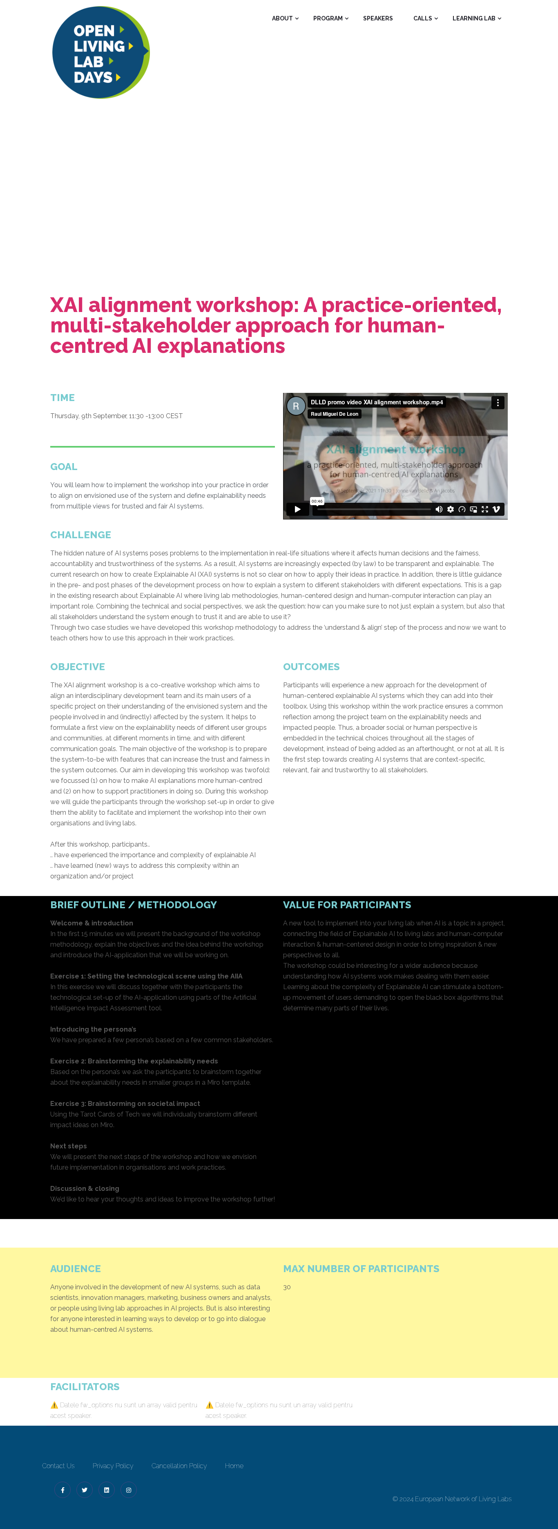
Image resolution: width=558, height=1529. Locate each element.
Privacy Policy (113, 1466)
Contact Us (58, 1466)
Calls (422, 18)
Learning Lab (474, 18)
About (282, 18)
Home (105, 204)
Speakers (378, 18)
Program (328, 18)
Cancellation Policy (179, 1466)
